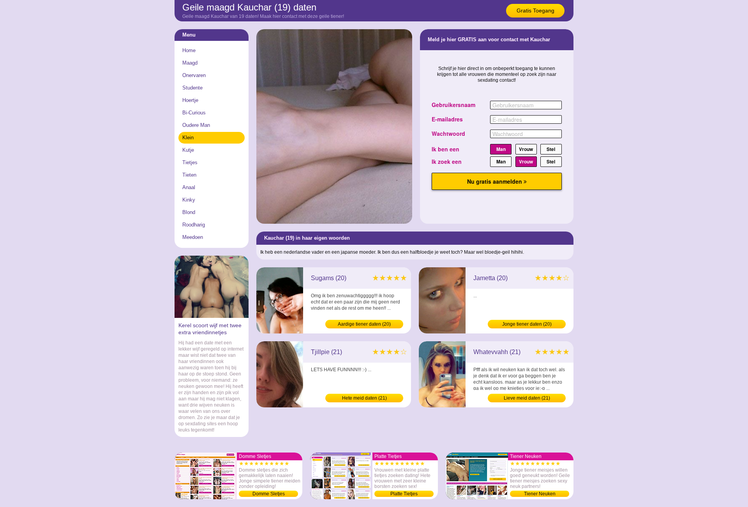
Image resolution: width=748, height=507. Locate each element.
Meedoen (192, 237)
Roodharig (193, 225)
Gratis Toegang (535, 10)
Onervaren (194, 75)
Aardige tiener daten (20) (364, 324)
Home (189, 50)
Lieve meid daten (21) (527, 398)
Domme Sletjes (268, 493)
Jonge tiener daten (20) (527, 324)
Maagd (190, 63)
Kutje (188, 150)
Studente (192, 88)
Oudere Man (196, 125)
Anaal (188, 187)
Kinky (188, 200)
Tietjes (190, 162)
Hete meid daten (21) (364, 398)
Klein (188, 137)
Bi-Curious (194, 113)
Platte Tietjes (404, 493)
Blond (188, 212)
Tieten (189, 175)
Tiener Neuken (540, 493)
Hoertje (190, 100)
